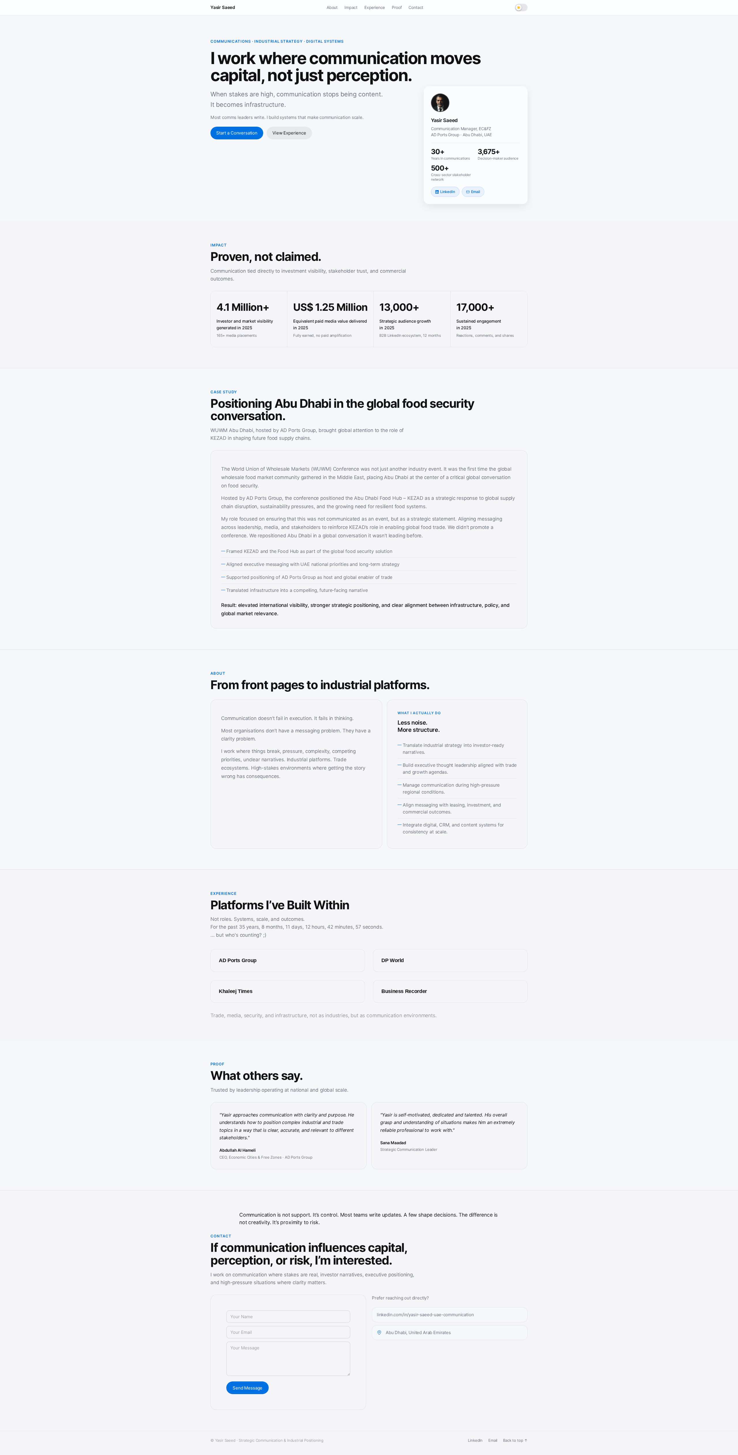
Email (475, 191)
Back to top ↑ (515, 1440)
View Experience (289, 133)
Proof (397, 7)
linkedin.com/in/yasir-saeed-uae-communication (425, 1314)
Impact (350, 7)
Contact (415, 7)
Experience (374, 7)
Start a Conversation (236, 133)
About (332, 7)
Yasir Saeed (222, 7)
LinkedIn (447, 191)
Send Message (247, 1388)
